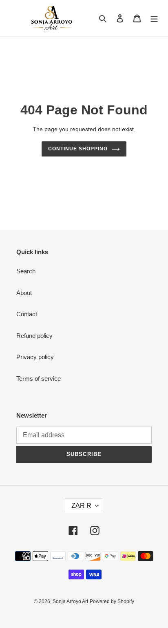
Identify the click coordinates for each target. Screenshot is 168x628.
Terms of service (38, 378)
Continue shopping (78, 149)
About (24, 292)
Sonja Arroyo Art (70, 601)
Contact (26, 314)
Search (25, 271)
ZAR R (81, 505)
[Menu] (154, 18)
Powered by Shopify (112, 601)
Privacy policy (35, 356)
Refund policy (34, 335)
